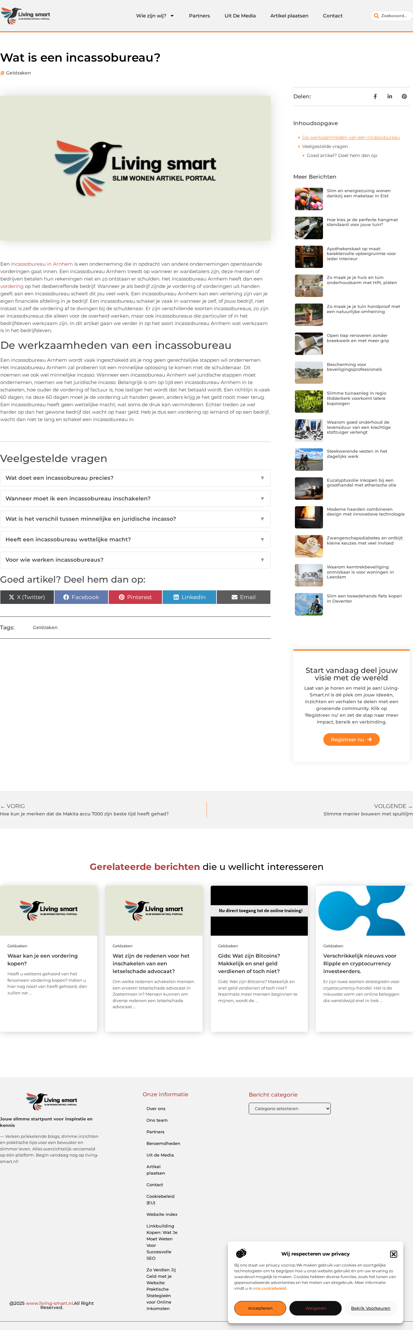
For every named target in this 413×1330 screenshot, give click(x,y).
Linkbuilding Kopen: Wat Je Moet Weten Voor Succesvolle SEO (161, 1242)
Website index (161, 1214)
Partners (199, 16)
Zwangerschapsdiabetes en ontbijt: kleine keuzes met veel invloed (365, 540)
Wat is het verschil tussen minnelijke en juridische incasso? (135, 519)
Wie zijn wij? (151, 16)
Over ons (156, 1108)
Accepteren (260, 1308)
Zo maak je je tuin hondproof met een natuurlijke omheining (363, 309)
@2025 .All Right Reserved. (51, 1305)
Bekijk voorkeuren (370, 1308)
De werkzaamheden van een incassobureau (351, 137)
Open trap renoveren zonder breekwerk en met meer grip (358, 338)
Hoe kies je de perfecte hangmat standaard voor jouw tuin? (362, 222)
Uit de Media (160, 1155)
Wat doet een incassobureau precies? (135, 478)
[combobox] (391, 16)
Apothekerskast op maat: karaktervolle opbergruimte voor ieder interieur (361, 253)
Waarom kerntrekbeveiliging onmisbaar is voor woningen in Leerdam (360, 571)
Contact (333, 16)
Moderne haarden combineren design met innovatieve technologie (366, 512)
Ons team (157, 1120)
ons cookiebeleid (269, 1288)
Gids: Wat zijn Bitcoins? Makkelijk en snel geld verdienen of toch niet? (249, 963)
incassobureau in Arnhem (41, 264)
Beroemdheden (163, 1143)
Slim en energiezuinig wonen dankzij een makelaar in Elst (359, 193)
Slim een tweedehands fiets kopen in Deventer (364, 598)
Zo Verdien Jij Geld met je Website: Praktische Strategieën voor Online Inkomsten (161, 1289)
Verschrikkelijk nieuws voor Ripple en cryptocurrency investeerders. (360, 963)
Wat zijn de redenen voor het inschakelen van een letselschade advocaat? (151, 963)
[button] (393, 1254)
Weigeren (315, 1308)
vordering (12, 286)
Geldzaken (18, 73)
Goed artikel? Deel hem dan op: (342, 155)
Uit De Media (240, 16)
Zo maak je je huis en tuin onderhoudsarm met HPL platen (362, 280)
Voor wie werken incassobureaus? (135, 560)
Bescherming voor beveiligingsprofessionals (354, 367)
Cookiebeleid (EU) (160, 1199)
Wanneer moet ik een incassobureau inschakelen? (135, 498)
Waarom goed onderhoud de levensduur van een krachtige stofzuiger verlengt (359, 427)
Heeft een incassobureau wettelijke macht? (135, 539)
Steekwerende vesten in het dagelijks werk (357, 453)
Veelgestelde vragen (325, 146)
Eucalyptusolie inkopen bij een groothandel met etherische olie (361, 483)
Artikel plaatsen (289, 16)
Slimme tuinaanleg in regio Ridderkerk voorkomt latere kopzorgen (356, 398)
